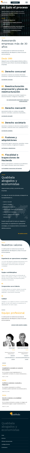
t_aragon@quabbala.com (10, 357)
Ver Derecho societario (7, 130)
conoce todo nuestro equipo (19, 325)
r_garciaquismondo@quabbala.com (21, 357)
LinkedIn (13, 359)
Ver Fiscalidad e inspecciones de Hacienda (12, 168)
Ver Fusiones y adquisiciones (9, 148)
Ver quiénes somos (23, 233)
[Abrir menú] (26, 2)
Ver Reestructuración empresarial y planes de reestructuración (17, 100)
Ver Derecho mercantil (7, 116)
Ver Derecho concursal (7, 79)
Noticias (4, 365)
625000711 (13, 355)
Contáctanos (15, 2)
